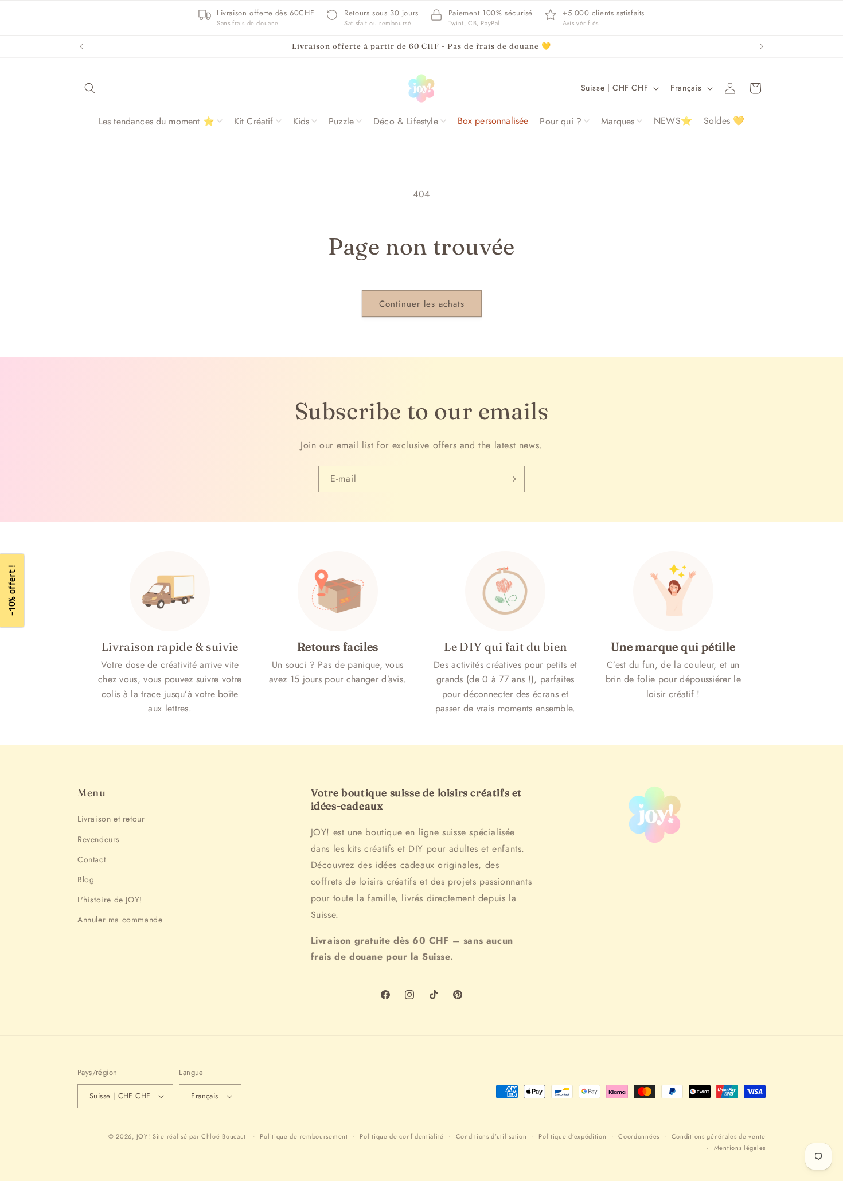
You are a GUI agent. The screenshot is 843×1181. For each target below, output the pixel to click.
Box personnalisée (493, 120)
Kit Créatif (254, 121)
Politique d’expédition (572, 1136)
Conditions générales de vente (719, 1136)
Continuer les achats (422, 304)
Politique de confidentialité (402, 1136)
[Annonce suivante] (761, 46)
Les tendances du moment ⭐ (156, 121)
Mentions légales (740, 1147)
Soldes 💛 (724, 120)
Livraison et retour (111, 818)
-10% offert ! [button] (11, 590)
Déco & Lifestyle (405, 121)
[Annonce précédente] (81, 46)
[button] (90, 88)
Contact (91, 859)
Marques (617, 121)
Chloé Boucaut (224, 1136)
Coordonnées (638, 1136)
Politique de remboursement (304, 1136)
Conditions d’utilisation (491, 1136)
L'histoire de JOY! (109, 899)
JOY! (143, 1136)
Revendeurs (98, 839)
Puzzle (341, 121)
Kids (301, 121)
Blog (85, 879)
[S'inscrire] (511, 479)
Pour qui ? (560, 121)
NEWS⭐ (673, 120)
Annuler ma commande (119, 919)
